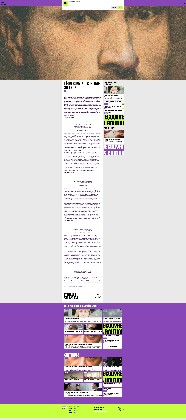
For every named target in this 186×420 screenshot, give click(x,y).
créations (70, 406)
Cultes (70, 410)
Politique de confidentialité (86, 419)
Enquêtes (70, 408)
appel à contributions (77, 406)
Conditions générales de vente (74, 419)
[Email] (123, 410)
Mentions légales (65, 419)
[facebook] (120, 408)
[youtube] (120, 410)
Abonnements (64, 407)
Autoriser (120, 7)
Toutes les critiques (112, 346)
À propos (63, 408)
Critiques (70, 412)
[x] (123, 408)
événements (76, 410)
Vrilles (75, 408)
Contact (75, 412)
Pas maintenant (114, 7)
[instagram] (118, 408)
